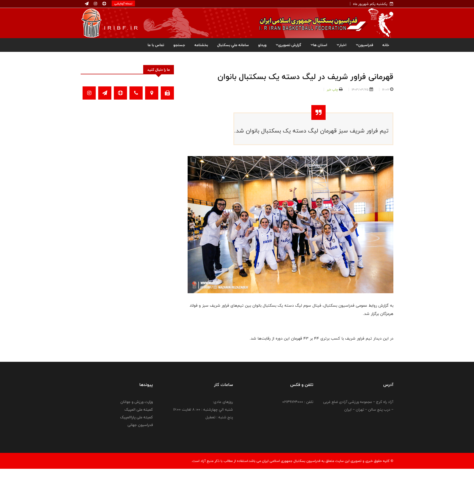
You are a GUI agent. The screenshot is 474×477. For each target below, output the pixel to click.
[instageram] (95, 4)
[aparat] (103, 4)
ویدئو (262, 45)
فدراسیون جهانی (140, 425)
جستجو (179, 45)
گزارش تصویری (289, 45)
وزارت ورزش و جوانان (136, 402)
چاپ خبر (332, 89)
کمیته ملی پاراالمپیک (136, 417)
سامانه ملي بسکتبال (233, 45)
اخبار (342, 45)
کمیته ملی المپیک (139, 409)
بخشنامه (201, 45)
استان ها (320, 45)
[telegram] (87, 4)
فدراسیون (365, 45)
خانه (385, 45)
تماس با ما (156, 45)
